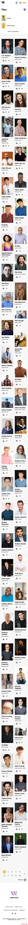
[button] (23, 9)
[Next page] (24, 874)
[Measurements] (3, 60)
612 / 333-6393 (17, 919)
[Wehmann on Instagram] (15, 913)
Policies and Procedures (11, 910)
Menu (24, 2)
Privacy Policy (9, 906)
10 (19, 875)
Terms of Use (18, 906)
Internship (22, 910)
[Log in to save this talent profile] (8, 113)
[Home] (3, 4)
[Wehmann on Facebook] (12, 913)
